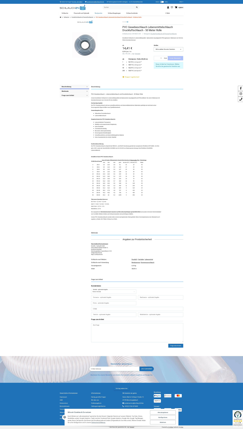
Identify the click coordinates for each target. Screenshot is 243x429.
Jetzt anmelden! (146, 369)
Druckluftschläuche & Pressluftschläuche (164, 34)
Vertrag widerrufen (121, 388)
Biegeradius (133, 160)
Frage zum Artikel (68, 95)
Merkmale (65, 91)
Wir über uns (95, 400)
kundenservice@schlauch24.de (95, 2)
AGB (61, 400)
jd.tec (181, 427)
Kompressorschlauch (147, 262)
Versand (137, 54)
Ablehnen (163, 422)
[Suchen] (137, 7)
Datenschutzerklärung (98, 422)
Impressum (63, 397)
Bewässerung (136, 262)
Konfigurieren (162, 417)
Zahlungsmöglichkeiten (98, 406)
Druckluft (134, 259)
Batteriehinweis (64, 406)
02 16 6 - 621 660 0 (77, 2)
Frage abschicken (175, 346)
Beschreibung (66, 87)
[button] (180, 2)
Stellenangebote (96, 403)
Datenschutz (64, 403)
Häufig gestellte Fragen (98, 397)
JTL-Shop (170, 427)
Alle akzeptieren (163, 412)
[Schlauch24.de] (73, 7)
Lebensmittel (149, 259)
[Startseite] (60, 17)
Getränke (141, 259)
